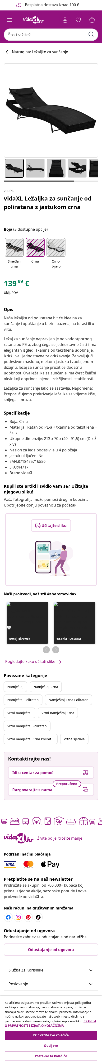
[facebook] (8, 917)
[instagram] (18, 917)
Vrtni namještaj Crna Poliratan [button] (31, 739)
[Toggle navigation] (9, 20)
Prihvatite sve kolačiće (51, 1035)
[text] (16, 284)
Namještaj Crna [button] (45, 686)
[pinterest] (28, 917)
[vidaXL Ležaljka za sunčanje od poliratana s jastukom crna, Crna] (51, 110)
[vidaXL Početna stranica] (33, 20)
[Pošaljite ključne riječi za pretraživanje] (91, 34)
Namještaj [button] (15, 686)
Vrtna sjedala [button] (74, 739)
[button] (14, 253)
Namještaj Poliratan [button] (23, 700)
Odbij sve (51, 1045)
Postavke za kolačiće (51, 1056)
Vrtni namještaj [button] (19, 713)
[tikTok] (38, 917)
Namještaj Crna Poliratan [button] (68, 700)
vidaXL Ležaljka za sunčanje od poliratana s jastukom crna (47, 202)
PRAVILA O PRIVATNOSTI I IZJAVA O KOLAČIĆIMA (50, 1023)
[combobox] (51, 35)
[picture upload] (51, 558)
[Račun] (65, 20)
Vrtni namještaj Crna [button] (58, 713)
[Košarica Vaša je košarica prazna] (92, 20)
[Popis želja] (78, 20)
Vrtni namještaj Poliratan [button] (27, 726)
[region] (51, 1029)
